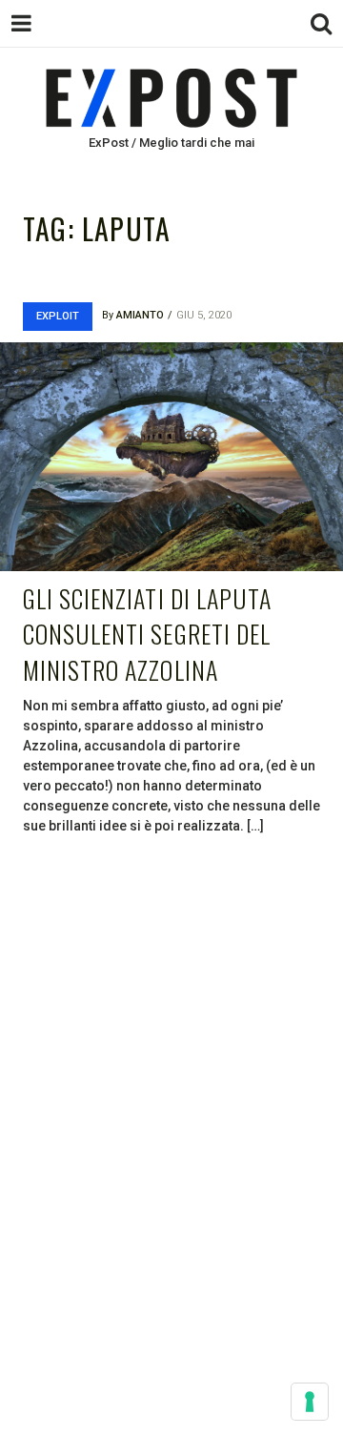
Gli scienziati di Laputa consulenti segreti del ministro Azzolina (147, 634)
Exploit (57, 316)
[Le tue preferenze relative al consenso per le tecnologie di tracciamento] (310, 1402)
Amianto (140, 315)
